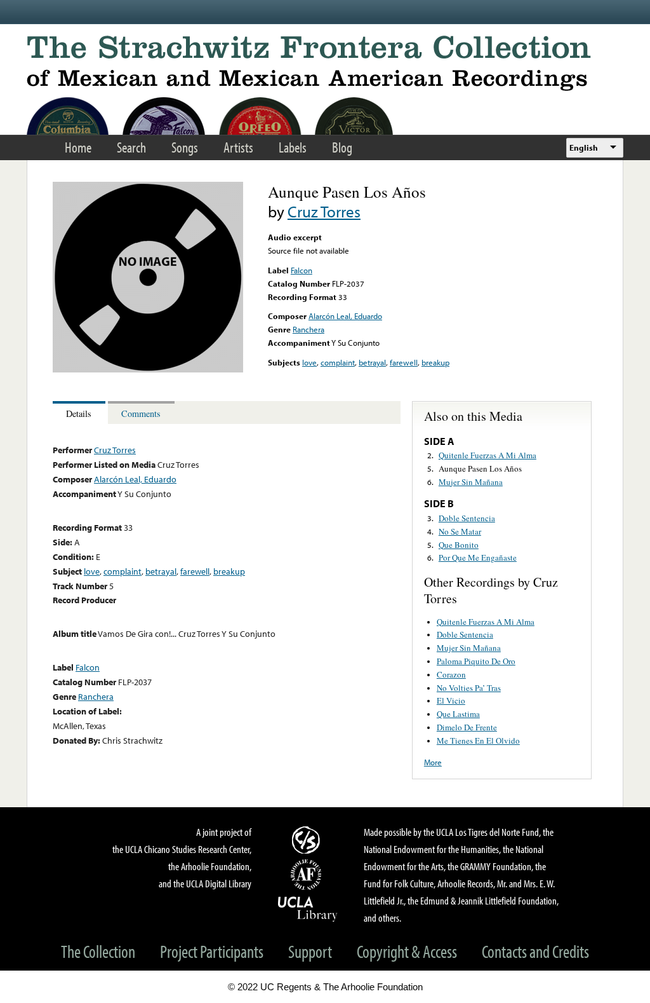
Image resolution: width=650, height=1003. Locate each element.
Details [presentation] (78, 413)
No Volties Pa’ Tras (469, 687)
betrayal (372, 362)
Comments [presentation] (141, 413)
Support (310, 951)
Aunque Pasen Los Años (480, 468)
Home (78, 147)
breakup (435, 362)
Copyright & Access (407, 951)
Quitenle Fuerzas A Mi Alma (487, 455)
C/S (308, 839)
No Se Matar (460, 531)
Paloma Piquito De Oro (476, 661)
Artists (238, 147)
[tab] (80, 413)
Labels (293, 147)
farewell (404, 362)
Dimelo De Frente (467, 727)
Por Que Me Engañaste (478, 557)
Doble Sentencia (467, 518)
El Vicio (451, 700)
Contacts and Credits (535, 951)
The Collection (98, 951)
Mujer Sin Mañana (471, 482)
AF (308, 874)
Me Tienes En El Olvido (478, 740)
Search (131, 147)
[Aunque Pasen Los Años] (148, 369)
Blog (342, 147)
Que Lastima (458, 714)
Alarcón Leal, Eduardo (345, 316)
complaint (338, 362)
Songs (184, 147)
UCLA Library (308, 908)
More (433, 762)
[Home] (325, 63)
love (309, 362)
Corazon (451, 674)
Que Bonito (459, 544)
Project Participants (211, 951)
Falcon (301, 270)
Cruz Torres (324, 211)
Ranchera (308, 329)
